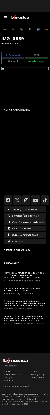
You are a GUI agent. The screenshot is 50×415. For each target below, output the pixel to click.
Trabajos (7, 377)
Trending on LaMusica (17, 250)
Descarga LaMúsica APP (24, 209)
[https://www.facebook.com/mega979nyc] (8, 200)
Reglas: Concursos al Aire (25, 235)
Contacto (17, 241)
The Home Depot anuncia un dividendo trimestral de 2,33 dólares (22, 289)
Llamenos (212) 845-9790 (25, 215)
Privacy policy (37, 374)
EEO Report (8, 380)
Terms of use (37, 377)
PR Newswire (11, 263)
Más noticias (13, 330)
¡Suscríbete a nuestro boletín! (28, 222)
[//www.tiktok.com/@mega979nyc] (45, 200)
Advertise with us (11, 374)
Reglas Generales (21, 228)
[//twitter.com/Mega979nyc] (17, 200)
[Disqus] (25, 151)
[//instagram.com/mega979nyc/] (26, 200)
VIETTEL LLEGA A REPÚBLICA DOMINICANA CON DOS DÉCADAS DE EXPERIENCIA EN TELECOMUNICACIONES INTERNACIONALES (24, 275)
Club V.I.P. (35, 371)
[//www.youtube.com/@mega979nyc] (35, 200)
